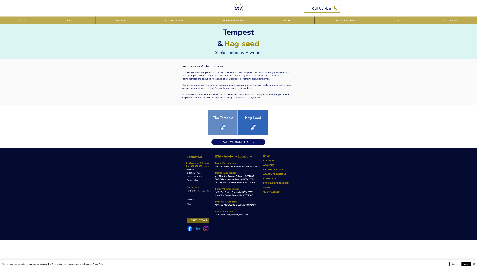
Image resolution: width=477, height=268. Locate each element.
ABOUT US (268, 165)
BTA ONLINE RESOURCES (276, 183)
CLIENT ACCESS (271, 192)
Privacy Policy (98, 264)
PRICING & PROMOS (273, 169)
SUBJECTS (269, 160)
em (234, 163)
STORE (266, 187)
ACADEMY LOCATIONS (275, 174)
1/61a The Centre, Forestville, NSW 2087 (234, 192)
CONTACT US (270, 178)
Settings (455, 264)
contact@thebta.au (201, 163)
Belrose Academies (225, 172)
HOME (266, 156)
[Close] (474, 264)
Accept (466, 264)
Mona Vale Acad (224, 163)
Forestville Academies (227, 188)
